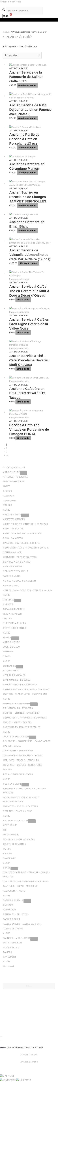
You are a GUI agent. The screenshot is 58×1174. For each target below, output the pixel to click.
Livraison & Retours (29, 1061)
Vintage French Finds (10, 1)
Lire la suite (23, 299)
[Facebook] (4, 1037)
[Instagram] (4, 1041)
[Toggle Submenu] (23, 473)
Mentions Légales (29, 1054)
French (11, 1076)
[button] (29, 19)
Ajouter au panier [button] (27, 85)
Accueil (6, 32)
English (12, 1079)
